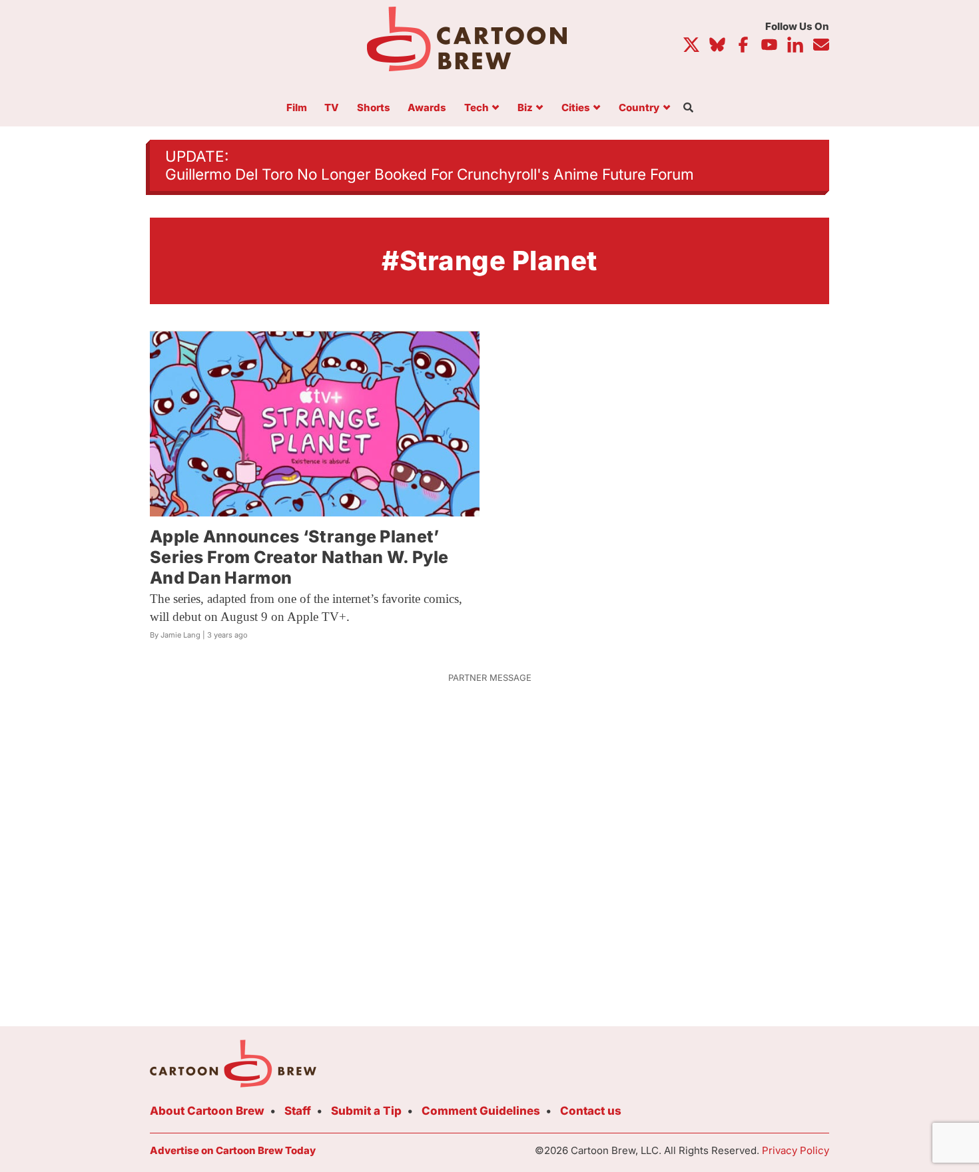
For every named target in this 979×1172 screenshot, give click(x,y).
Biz (525, 108)
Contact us (590, 1110)
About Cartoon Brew (207, 1110)
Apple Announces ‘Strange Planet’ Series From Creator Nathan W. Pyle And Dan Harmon (299, 557)
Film (296, 108)
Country (639, 108)
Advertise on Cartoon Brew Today (233, 1150)
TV (331, 108)
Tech (476, 108)
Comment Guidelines (481, 1110)
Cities (575, 108)
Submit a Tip (366, 1110)
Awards (427, 108)
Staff (297, 1110)
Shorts (373, 108)
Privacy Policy (795, 1150)
